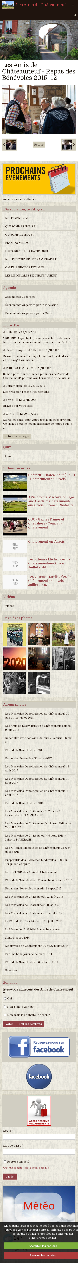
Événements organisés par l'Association (31, 305)
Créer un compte (12, 1167)
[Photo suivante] (68, 145)
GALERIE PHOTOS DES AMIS (24, 267)
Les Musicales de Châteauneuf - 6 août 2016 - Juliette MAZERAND (35, 837)
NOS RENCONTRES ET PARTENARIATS (31, 259)
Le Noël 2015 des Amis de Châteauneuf (31, 872)
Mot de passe (12, 1145)
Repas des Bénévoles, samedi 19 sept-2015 (33, 888)
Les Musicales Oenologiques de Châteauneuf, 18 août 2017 (37, 768)
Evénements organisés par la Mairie (29, 313)
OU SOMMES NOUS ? (19, 234)
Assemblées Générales (20, 296)
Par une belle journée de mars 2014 (28, 954)
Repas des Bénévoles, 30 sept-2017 (28, 758)
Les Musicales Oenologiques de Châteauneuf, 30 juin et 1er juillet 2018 (37, 715)
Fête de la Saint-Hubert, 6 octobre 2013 (31, 962)
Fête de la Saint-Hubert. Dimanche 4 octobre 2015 (38, 880)
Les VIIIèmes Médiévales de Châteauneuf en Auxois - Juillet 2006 (49, 581)
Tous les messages (18, 436)
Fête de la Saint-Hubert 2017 (24, 750)
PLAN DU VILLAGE (18, 243)
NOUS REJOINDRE (17, 218)
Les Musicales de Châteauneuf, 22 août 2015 (34, 896)
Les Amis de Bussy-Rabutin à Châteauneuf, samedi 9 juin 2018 (38, 728)
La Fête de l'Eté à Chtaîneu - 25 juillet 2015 (33, 921)
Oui (9, 998)
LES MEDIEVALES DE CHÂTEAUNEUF (31, 275)
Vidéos (9, 606)
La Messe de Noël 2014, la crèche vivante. (32, 929)
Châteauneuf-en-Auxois (46, 541)
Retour (39, 144)
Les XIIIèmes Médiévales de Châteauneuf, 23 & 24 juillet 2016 (38, 850)
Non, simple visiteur (20, 1006)
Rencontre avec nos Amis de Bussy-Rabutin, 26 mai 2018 (38, 740)
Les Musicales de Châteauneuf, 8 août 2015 (33, 913)
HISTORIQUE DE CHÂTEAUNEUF (28, 251)
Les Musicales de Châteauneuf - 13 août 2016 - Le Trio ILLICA (38, 825)
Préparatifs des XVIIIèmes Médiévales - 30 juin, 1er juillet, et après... (36, 862)
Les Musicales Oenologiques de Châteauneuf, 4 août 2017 (36, 793)
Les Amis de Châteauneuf (41, 5)
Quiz (8, 456)
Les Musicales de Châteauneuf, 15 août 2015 (34, 905)
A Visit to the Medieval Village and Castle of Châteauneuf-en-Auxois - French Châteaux (51, 501)
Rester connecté (18, 1161)
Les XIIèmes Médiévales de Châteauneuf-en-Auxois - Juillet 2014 (49, 563)
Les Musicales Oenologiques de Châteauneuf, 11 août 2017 (37, 780)
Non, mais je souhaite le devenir (28, 1015)
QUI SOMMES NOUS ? (20, 226)
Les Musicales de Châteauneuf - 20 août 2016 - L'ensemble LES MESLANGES (36, 813)
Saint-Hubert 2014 (17, 937)
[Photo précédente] (9, 145)
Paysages (11, 970)
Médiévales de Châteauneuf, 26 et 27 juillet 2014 (36, 946)
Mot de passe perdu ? (37, 1167)
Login (7, 1130)
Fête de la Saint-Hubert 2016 (24, 803)
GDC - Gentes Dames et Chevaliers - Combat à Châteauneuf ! (46, 523)
